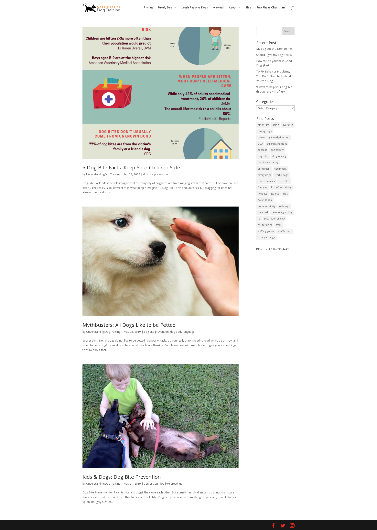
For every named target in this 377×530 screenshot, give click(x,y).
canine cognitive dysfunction (273, 137)
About (232, 7)
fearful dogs (281, 175)
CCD (260, 143)
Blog (248, 7)
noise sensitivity (266, 206)
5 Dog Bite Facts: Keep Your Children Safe (131, 167)
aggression (151, 483)
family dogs (264, 175)
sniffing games (266, 231)
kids (285, 193)
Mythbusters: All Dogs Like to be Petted (129, 324)
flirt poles (284, 181)
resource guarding (282, 212)
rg (259, 218)
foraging (262, 187)
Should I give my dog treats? (274, 55)
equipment (280, 168)
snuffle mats (284, 231)
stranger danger (267, 237)
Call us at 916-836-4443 (274, 249)
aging (276, 125)
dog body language (182, 331)
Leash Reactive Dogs (194, 7)
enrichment (264, 168)
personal (263, 212)
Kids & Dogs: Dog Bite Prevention (121, 476)
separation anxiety (274, 218)
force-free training (281, 187)
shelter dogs (265, 225)
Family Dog (165, 7)
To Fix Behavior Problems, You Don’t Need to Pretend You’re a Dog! (273, 76)
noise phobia (265, 200)
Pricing (148, 7)
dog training (279, 156)
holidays (262, 193)
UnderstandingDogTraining (103, 174)
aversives (288, 125)
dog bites (263, 156)
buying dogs (265, 131)
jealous (275, 193)
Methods (218, 7)
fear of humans (266, 181)
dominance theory (268, 162)
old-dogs (284, 206)
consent (262, 150)
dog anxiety (277, 150)
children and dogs (277, 143)
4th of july (263, 125)
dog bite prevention (155, 174)
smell (279, 225)
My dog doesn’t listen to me (274, 49)
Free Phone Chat (266, 7)
